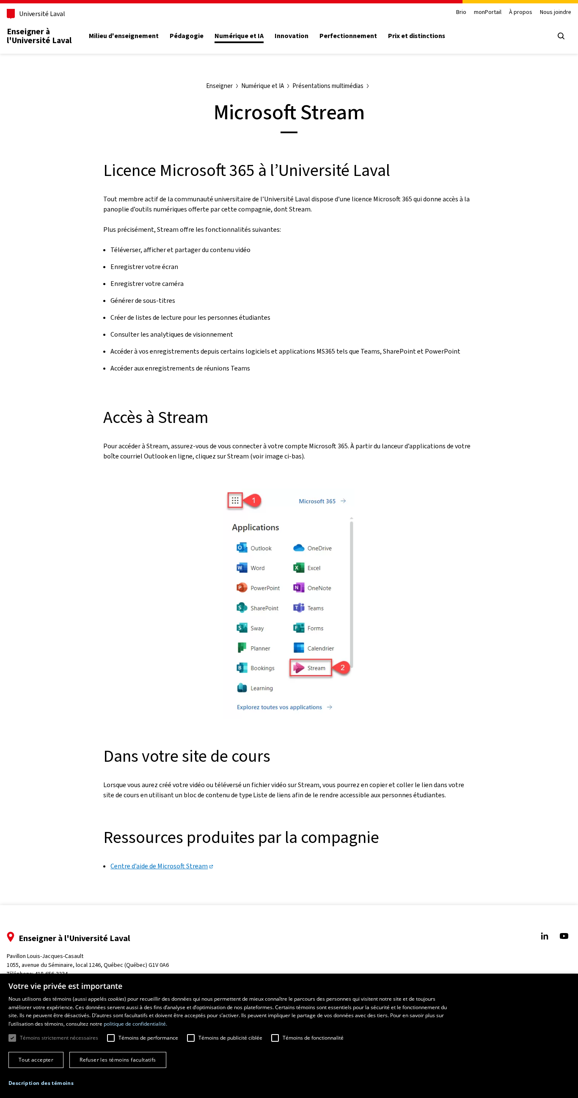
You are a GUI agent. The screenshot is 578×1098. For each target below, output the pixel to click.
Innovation (291, 36)
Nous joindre (555, 12)
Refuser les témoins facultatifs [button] (118, 1059)
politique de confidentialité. (135, 1023)
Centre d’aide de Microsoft (159, 866)
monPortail (487, 12)
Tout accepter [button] (36, 1059)
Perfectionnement (348, 36)
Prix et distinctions (416, 36)
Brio (461, 12)
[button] (41, 1083)
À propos (520, 12)
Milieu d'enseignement (124, 36)
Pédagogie (187, 36)
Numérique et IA (239, 36)
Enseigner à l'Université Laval (39, 36)
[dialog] (289, 1036)
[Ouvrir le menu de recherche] (561, 36)
